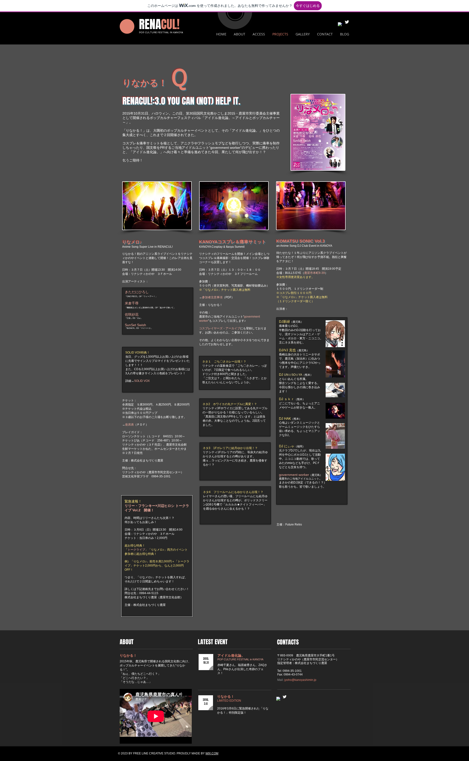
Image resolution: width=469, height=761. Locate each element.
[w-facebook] (340, 24)
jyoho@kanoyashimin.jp (300, 680)
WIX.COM (211, 753)
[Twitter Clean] (346, 22)
